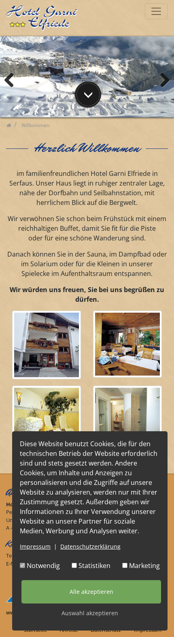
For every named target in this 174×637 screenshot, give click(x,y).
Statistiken (93, 565)
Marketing (143, 565)
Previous (12, 79)
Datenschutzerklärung (90, 546)
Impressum (35, 546)
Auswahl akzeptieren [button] (90, 613)
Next (162, 79)
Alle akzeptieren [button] (91, 591)
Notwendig (42, 565)
